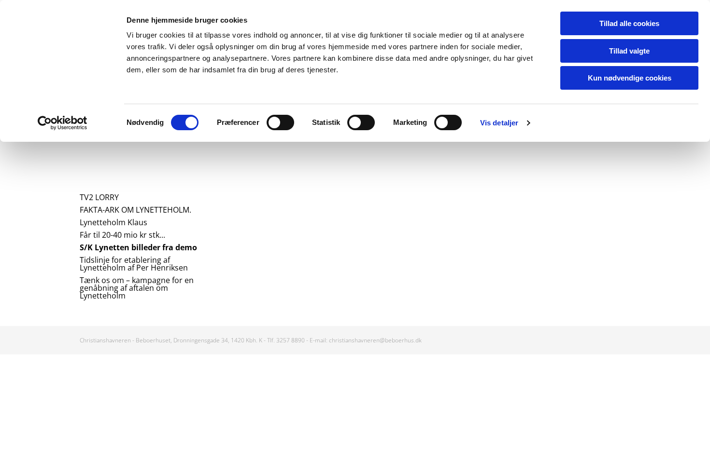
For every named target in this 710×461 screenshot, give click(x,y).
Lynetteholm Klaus (113, 222)
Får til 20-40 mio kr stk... (122, 235)
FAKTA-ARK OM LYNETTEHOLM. (135, 210)
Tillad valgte (629, 51)
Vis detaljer (499, 123)
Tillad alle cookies (629, 23)
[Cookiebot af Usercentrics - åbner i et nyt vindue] (62, 123)
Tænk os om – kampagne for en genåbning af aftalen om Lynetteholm (137, 287)
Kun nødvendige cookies (629, 78)
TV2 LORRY (99, 197)
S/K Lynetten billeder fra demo (138, 247)
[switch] (280, 122)
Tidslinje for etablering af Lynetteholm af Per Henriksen (134, 263)
